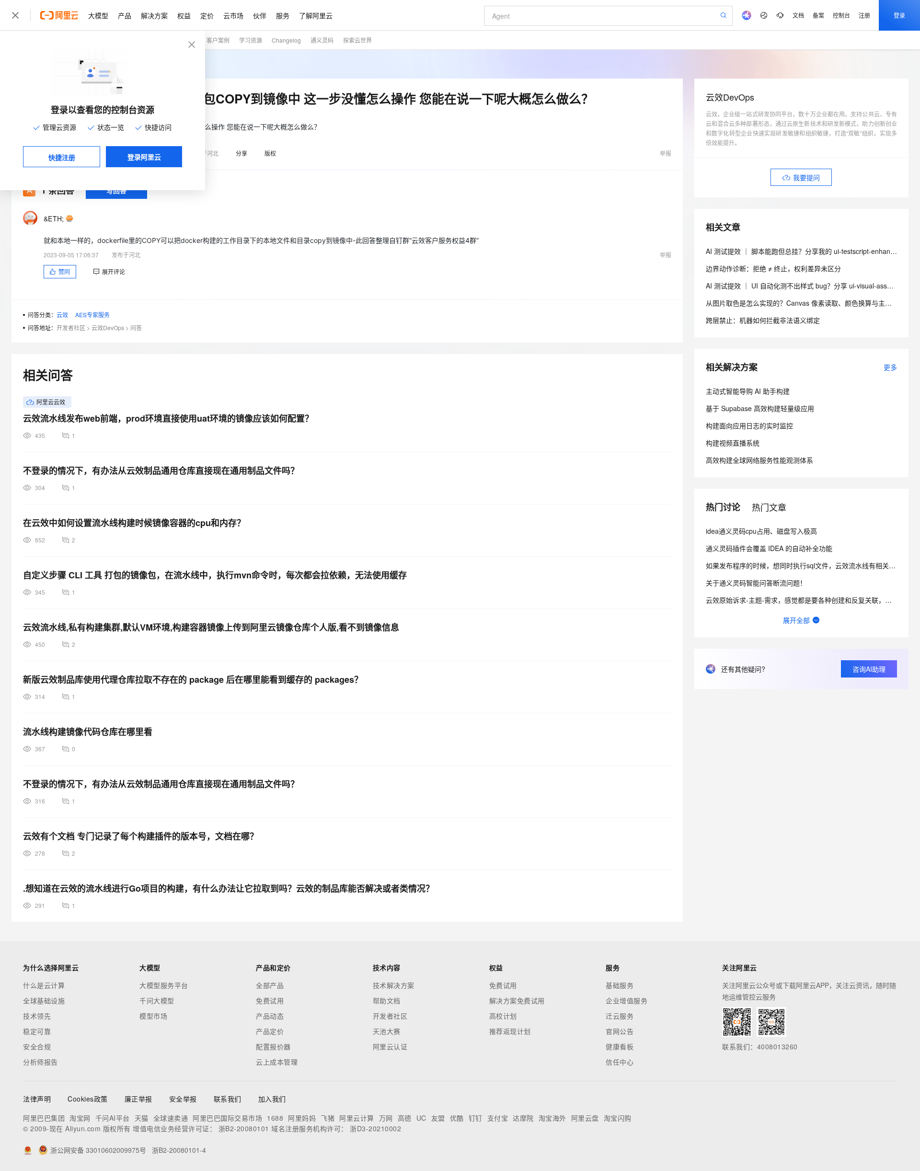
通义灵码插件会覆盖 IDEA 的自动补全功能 (769, 548)
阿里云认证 (390, 1046)
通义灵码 (322, 40)
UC (421, 1118)
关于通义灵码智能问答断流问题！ (756, 582)
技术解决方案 (393, 985)
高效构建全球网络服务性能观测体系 (759, 460)
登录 (899, 15)
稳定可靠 (37, 1031)
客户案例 (218, 40)
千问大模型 (156, 1000)
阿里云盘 (585, 1118)
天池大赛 (387, 1031)
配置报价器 (273, 1046)
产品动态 (270, 1016)
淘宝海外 (552, 1118)
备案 (818, 15)
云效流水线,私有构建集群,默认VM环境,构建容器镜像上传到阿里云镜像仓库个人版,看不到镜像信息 (211, 627)
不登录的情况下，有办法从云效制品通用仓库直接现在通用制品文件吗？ (161, 470)
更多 (890, 367)
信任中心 (619, 1062)
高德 (405, 1118)
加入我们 (272, 1098)
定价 (207, 15)
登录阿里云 (144, 156)
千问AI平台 (112, 1118)
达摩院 (523, 1118)
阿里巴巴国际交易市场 (227, 1118)
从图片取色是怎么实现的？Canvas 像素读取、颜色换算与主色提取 (805, 303)
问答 (136, 327)
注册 (864, 15)
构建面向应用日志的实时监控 (749, 425)
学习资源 (250, 40)
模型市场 (153, 1016)
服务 (282, 15)
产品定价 (270, 1031)
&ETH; (54, 218)
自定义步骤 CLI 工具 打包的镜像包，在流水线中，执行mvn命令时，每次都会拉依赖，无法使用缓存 (215, 575)
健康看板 (619, 1046)
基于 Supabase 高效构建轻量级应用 (760, 408)
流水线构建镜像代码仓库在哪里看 (87, 731)
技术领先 (37, 1016)
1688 (275, 1118)
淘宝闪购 (618, 1118)
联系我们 (228, 1098)
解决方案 (154, 15)
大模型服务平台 (163, 985)
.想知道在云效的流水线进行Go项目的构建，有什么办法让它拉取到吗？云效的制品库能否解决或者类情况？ (228, 888)
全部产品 (270, 985)
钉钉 (476, 1118)
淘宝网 (80, 1118)
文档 (798, 15)
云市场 (233, 15)
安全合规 (37, 1046)
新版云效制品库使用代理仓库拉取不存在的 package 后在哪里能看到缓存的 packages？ (193, 679)
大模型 (98, 15)
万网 (386, 1118)
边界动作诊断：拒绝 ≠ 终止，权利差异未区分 (773, 268)
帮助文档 (387, 1000)
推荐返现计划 (510, 1031)
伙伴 (259, 15)
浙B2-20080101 (243, 1128)
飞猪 (327, 1118)
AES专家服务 (92, 314)
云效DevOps (108, 327)
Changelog (286, 40)
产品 (124, 15)
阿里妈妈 (302, 1118)
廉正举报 (138, 1098)
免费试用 (270, 1000)
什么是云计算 (44, 985)
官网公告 (619, 1031)
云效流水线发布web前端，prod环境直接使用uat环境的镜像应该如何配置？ (168, 418)
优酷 (457, 1118)
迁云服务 (619, 1016)
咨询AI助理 (869, 669)
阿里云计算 (356, 1118)
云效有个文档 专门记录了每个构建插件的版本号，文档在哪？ (140, 836)
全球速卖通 (170, 1118)
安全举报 (183, 1098)
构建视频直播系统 (732, 443)
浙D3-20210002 (375, 1128)
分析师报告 (40, 1062)
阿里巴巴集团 (44, 1118)
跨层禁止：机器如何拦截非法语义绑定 (763, 320)
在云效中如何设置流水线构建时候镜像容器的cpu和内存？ (134, 523)
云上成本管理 (277, 1062)
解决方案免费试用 (517, 1000)
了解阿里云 (316, 15)
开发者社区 (71, 327)
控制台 (841, 15)
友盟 (438, 1118)
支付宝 (497, 1118)
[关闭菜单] (15, 15)
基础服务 (619, 985)
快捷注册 (61, 157)
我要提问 (806, 177)
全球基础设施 (44, 1000)
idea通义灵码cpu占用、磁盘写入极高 (761, 531)
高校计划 (503, 1016)
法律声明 (37, 1098)
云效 (62, 314)
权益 (184, 15)
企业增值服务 (626, 1000)
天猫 (142, 1118)
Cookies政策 (88, 1098)
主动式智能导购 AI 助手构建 (748, 391)
